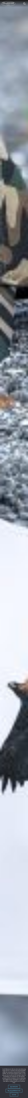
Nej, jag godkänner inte (14, 1090)
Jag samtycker (14, 1086)
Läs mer (14, 1094)
